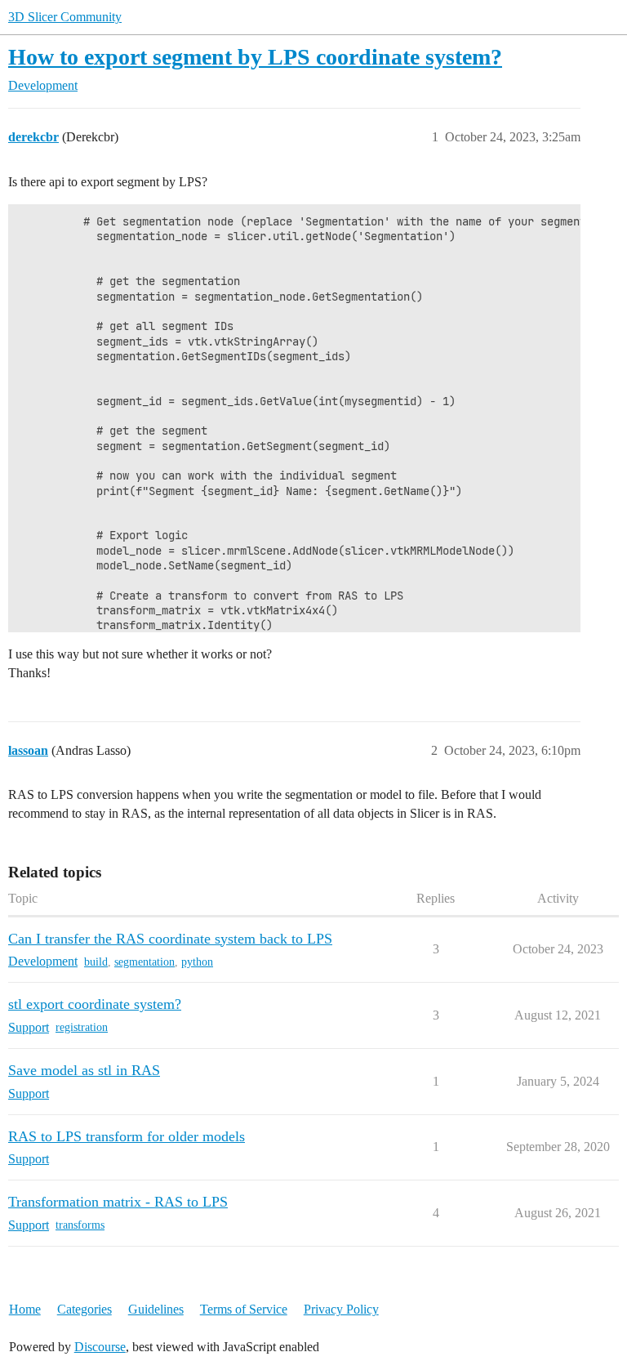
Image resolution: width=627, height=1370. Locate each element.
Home (25, 1309)
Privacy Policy (341, 1309)
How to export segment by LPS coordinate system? (255, 56)
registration (82, 1027)
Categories (84, 1309)
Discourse (100, 1347)
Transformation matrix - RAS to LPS (118, 1202)
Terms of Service (243, 1309)
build (96, 962)
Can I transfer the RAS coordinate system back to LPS (170, 938)
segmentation (144, 962)
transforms (80, 1225)
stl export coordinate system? (94, 1004)
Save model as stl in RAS (84, 1070)
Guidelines (156, 1309)
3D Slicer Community (65, 17)
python (197, 962)
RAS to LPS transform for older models (126, 1136)
